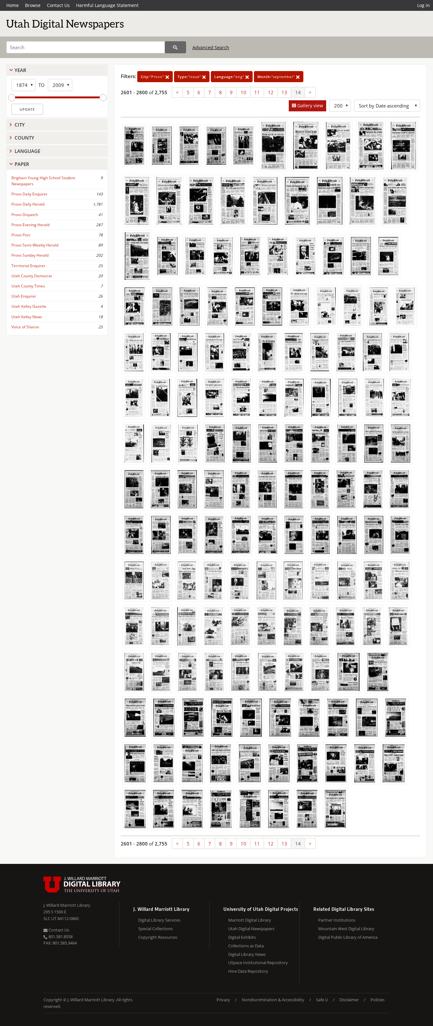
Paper (22, 164)
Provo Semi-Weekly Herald (34, 245)
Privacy (223, 1000)
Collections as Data (246, 946)
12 (271, 92)
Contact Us (58, 5)
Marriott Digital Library (249, 920)
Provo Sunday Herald (29, 255)
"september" (276, 76)
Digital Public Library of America (348, 937)
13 (284, 92)
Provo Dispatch (24, 214)
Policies (378, 1000)
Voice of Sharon (25, 327)
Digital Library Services (159, 920)
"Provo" (153, 76)
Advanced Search (210, 47)
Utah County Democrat (31, 276)
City (20, 125)
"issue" (190, 76)
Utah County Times (28, 286)
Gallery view (309, 105)
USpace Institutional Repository (258, 962)
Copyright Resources (157, 937)
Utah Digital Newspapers (251, 928)
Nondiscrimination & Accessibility (273, 1000)
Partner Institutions (336, 920)
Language (27, 151)
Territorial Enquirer (28, 265)
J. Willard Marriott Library (66, 905)
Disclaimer (349, 1000)
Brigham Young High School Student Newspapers (43, 181)
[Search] (175, 47)
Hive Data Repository (248, 971)
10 (243, 92)
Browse (33, 5)
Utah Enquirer (23, 296)
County (24, 138)
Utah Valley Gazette (28, 306)
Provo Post (20, 235)
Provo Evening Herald (30, 224)
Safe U (322, 1000)
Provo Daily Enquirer (29, 194)
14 (298, 92)
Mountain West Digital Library (346, 928)
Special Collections (155, 928)
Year (20, 70)
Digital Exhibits (242, 937)
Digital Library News (247, 954)
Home (12, 5)
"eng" (229, 76)
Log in (423, 5)
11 (257, 92)
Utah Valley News (26, 316)
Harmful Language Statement (107, 5)
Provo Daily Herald (27, 204)
